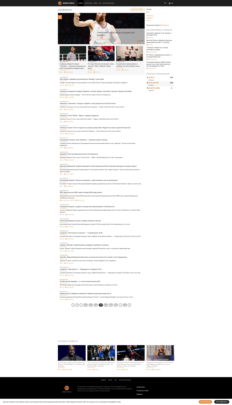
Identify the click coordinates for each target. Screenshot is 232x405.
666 (91, 305)
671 (116, 305)
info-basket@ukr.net (117, 386)
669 (106, 305)
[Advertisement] (116, 324)
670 (111, 305)
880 (125, 305)
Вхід (172, 3)
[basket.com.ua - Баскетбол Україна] (66, 3)
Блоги (96, 3)
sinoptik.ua (165, 25)
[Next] (140, 28)
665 (85, 305)
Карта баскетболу (108, 3)
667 (96, 305)
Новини (80, 3)
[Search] (165, 3)
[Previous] (62, 28)
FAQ (100, 3)
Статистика (88, 3)
